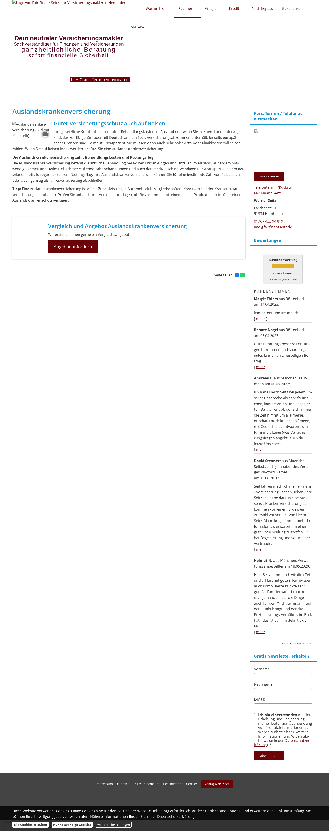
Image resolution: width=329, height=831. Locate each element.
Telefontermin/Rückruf (273, 187)
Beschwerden (173, 784)
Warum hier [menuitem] (156, 8)
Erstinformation (148, 784)
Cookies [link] (192, 784)
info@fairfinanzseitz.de (273, 227)
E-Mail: (259, 699)
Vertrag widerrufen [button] (217, 784)
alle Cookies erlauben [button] (30, 825)
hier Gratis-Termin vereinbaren (100, 79)
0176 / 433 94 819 (268, 221)
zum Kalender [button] (268, 176)
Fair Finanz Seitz (267, 193)
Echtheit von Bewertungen (297, 643)
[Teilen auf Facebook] (237, 275)
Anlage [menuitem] (210, 8)
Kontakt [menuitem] (137, 26)
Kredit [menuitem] (234, 8)
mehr (260, 318)
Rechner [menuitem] (185, 8)
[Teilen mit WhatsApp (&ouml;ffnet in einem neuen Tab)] (242, 275)
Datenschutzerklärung (176, 816)
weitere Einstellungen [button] (113, 825)
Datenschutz (124, 784)
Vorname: (262, 669)
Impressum (104, 784)
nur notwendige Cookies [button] (72, 825)
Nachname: (263, 684)
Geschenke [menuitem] (291, 8)
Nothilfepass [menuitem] (262, 8)
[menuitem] (133, 9)
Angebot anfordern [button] (73, 247)
